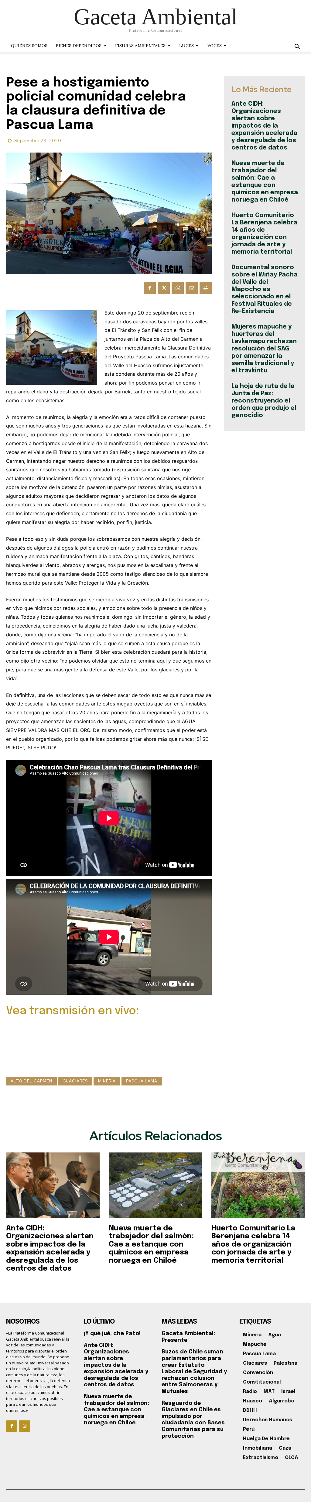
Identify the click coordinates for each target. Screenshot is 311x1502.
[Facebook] (150, 288)
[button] (297, 47)
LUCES (186, 45)
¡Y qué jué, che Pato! (112, 1333)
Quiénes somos (29, 45)
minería (107, 1081)
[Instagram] (24, 1425)
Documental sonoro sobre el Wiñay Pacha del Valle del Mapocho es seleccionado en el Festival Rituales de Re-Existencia (264, 289)
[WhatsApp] (178, 288)
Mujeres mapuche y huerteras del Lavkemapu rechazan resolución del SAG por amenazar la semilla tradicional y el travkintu (264, 349)
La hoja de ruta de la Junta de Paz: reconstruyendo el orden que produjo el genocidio (263, 401)
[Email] (192, 288)
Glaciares (75, 1081)
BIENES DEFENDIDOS (78, 45)
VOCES (214, 45)
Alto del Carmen (31, 1081)
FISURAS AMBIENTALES (140, 45)
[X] (164, 288)
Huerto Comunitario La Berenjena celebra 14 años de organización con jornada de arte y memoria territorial (253, 1245)
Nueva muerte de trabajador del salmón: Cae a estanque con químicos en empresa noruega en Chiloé (151, 1245)
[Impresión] (206, 288)
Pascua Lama (141, 1081)
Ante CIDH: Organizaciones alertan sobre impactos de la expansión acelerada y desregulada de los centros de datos (264, 126)
